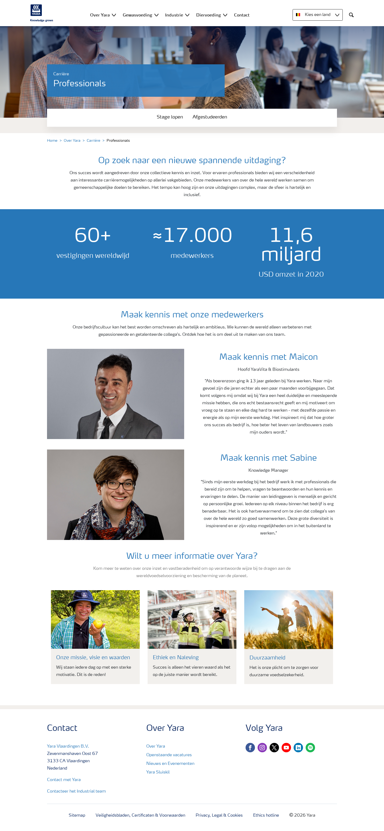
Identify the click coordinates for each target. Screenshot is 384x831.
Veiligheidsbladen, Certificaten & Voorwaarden (140, 815)
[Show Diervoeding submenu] (225, 14)
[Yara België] (41, 13)
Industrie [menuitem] (174, 15)
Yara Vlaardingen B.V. (68, 746)
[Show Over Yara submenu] (114, 14)
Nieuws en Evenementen (170, 764)
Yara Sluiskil (158, 772)
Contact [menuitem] (241, 15)
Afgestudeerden (210, 117)
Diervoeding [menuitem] (208, 15)
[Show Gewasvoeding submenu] (156, 14)
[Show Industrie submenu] (187, 14)
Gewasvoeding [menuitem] (137, 15)
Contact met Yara (64, 780)
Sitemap (77, 815)
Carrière (93, 141)
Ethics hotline (266, 815)
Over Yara (72, 141)
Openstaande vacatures (169, 755)
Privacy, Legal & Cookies (219, 815)
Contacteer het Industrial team (76, 791)
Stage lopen (170, 117)
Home (52, 141)
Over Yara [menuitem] (100, 15)
